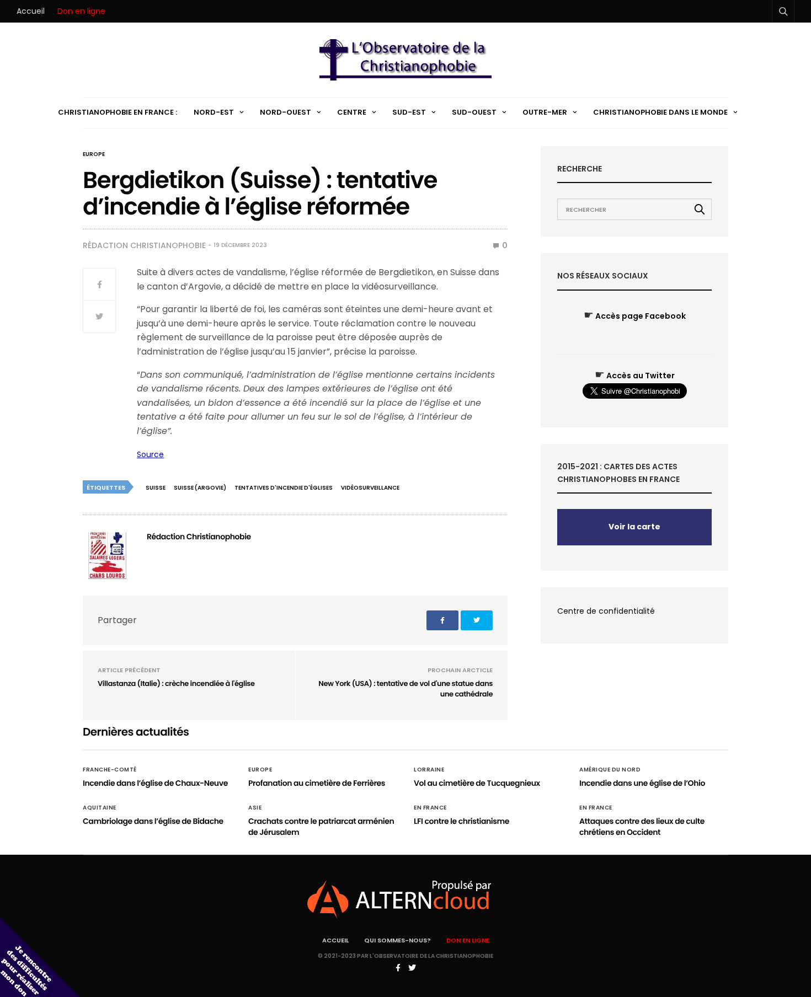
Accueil (31, 11)
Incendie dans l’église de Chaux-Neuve (155, 783)
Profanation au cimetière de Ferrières (316, 783)
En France (430, 808)
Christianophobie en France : (117, 112)
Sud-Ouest (474, 112)
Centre (351, 112)
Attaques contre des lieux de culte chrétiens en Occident (642, 827)
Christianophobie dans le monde (660, 112)
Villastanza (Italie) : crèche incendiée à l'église (176, 683)
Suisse (156, 488)
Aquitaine (99, 808)
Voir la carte (634, 526)
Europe (94, 154)
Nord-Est (214, 112)
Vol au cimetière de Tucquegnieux (477, 783)
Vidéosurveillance (370, 488)
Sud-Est (409, 112)
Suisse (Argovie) (200, 488)
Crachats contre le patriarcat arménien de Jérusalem (321, 827)
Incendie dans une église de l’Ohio (642, 783)
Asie (255, 808)
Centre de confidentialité (606, 611)
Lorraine (429, 770)
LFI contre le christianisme (461, 821)
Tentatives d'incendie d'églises (283, 488)
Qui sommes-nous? (397, 940)
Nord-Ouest (285, 112)
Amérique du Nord (610, 770)
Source (150, 454)
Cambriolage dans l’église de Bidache (153, 821)
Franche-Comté (110, 770)
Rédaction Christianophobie (144, 245)
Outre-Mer (544, 112)
